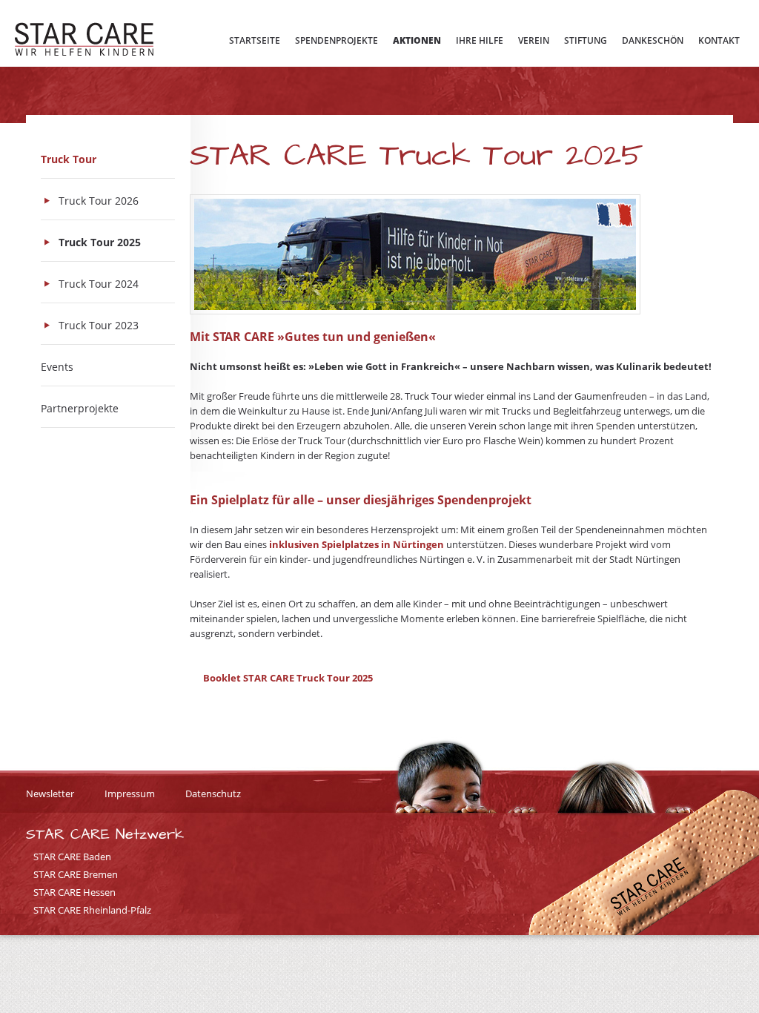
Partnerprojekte (80, 408)
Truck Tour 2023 (99, 325)
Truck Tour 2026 (99, 201)
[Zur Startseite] (84, 40)
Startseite (254, 40)
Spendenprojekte (336, 40)
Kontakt (719, 40)
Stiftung (585, 40)
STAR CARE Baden (72, 856)
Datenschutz (213, 793)
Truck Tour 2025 (100, 242)
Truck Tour (68, 159)
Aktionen (417, 40)
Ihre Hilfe (479, 40)
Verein (533, 40)
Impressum (130, 793)
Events (57, 367)
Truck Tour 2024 (99, 284)
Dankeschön (652, 40)
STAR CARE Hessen (74, 892)
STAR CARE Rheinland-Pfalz (92, 910)
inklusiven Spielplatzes (324, 544)
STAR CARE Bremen (75, 874)
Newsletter (50, 793)
